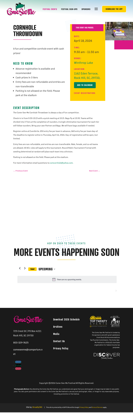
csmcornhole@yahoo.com (61, 163)
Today (32, 269)
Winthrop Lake (83, 62)
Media (56, 334)
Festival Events (50, 9)
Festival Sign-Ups (69, 9)
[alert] (67, 279)
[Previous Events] (19, 268)
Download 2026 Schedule (66, 319)
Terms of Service (97, 407)
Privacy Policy (60, 348)
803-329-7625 (20, 342)
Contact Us (59, 341)
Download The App (114, 9)
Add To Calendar (85, 85)
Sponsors (86, 9)
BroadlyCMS (37, 407)
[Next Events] (24, 268)
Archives (58, 326)
